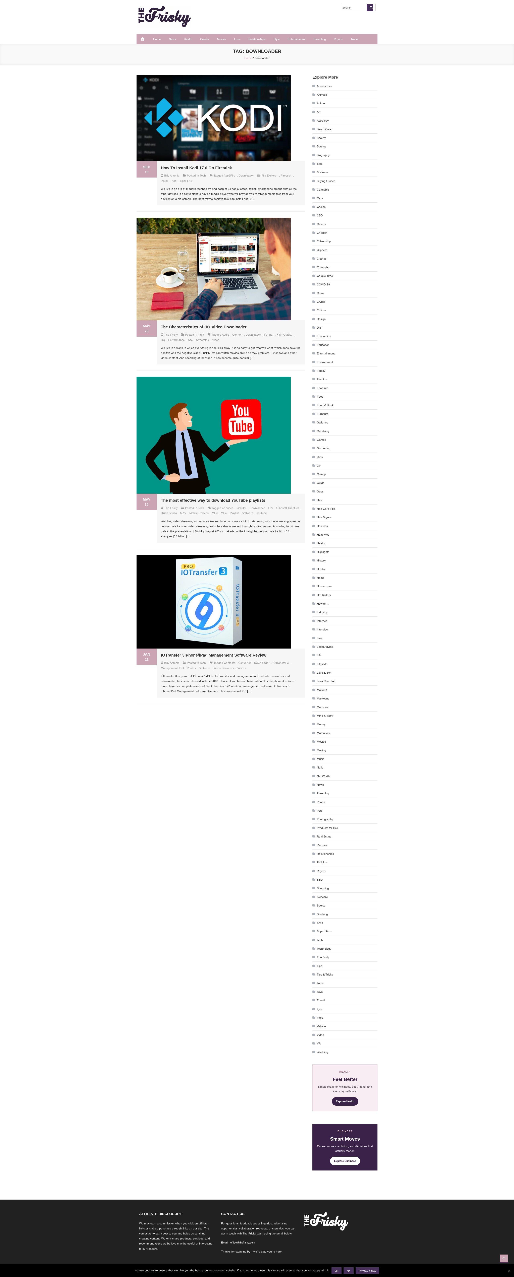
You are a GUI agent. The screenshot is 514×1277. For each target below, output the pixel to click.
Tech (203, 175)
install (164, 180)
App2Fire (229, 175)
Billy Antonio (171, 175)
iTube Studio (169, 513)
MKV (183, 513)
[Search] (370, 7)
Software (247, 513)
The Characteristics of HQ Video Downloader (204, 327)
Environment (325, 362)
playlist (234, 513)
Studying (322, 914)
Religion (322, 862)
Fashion (322, 379)
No (348, 1270)
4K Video (228, 508)
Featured (322, 388)
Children (322, 232)
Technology (324, 948)
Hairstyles (323, 534)
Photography (325, 819)
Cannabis (323, 189)
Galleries (322, 422)
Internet (322, 620)
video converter (223, 668)
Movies (221, 39)
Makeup (322, 689)
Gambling (323, 431)
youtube (261, 513)
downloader (246, 175)
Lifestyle (322, 664)
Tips (319, 965)
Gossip (321, 474)
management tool (172, 668)
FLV (270, 508)
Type (320, 1009)
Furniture (322, 413)
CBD (320, 215)
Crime (320, 293)
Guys (320, 491)
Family (321, 370)
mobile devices (199, 513)
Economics (324, 336)
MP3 (215, 513)
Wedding (322, 1052)
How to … (323, 603)
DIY (319, 327)
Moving (321, 750)
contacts (229, 662)
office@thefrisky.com (242, 1242)
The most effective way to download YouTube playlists (213, 500)
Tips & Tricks (325, 974)
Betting (321, 146)
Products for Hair (327, 827)
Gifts (320, 457)
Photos (191, 668)
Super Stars (324, 931)
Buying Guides (326, 181)
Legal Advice (325, 646)
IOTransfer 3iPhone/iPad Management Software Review (213, 655)
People (321, 802)
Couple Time (325, 275)
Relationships (256, 39)
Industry (322, 612)
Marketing (323, 698)
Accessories (324, 86)
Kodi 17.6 (186, 180)
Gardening (323, 448)
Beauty (321, 137)
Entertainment (297, 39)
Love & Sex (324, 672)
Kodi (174, 180)
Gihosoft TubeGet (287, 508)
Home (157, 39)
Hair (319, 500)
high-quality (284, 334)
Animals (322, 94)
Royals (338, 39)
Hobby (321, 569)
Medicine (322, 707)
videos (241, 668)
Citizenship (324, 241)
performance (176, 339)
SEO (320, 879)
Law (319, 638)
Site (190, 339)
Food (320, 396)
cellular (241, 508)
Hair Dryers (324, 517)
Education (323, 344)
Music (320, 758)
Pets (319, 810)
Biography (323, 155)
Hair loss (322, 526)
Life (319, 655)
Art (318, 112)
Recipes (322, 845)
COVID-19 (323, 284)
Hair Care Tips (326, 508)
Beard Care (324, 129)
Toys (320, 991)
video (215, 339)
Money (321, 724)
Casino (321, 206)
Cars (320, 198)
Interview (322, 629)
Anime (321, 103)
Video (320, 1034)
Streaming (202, 339)
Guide (320, 482)
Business (322, 172)
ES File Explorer (267, 175)
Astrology (323, 120)
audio (225, 334)
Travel (354, 39)
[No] (509, 1271)
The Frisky (171, 334)
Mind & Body (325, 715)
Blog (319, 163)
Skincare (322, 896)
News (172, 39)
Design (321, 319)
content (237, 334)
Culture (321, 310)
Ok (336, 1270)
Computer (323, 267)
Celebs (204, 39)
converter (244, 662)
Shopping (323, 888)
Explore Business (345, 1160)
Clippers (322, 250)
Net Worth (323, 776)
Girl (319, 465)
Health (188, 39)
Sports (321, 905)
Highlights (323, 551)
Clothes (321, 258)
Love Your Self (326, 681)
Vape (320, 1017)
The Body (323, 957)
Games (321, 439)
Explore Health (345, 1101)
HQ (163, 339)
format (268, 334)
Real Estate (324, 836)
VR (319, 1043)
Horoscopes (324, 586)
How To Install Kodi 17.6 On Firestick (196, 168)
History (321, 560)
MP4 (224, 513)
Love (237, 39)
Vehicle (321, 1026)
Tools (320, 983)
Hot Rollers (324, 595)
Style (276, 39)
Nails (320, 767)
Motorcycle (324, 733)
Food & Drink (325, 405)
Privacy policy (367, 1270)
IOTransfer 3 (281, 662)
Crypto (321, 301)
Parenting (320, 39)
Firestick (286, 175)
